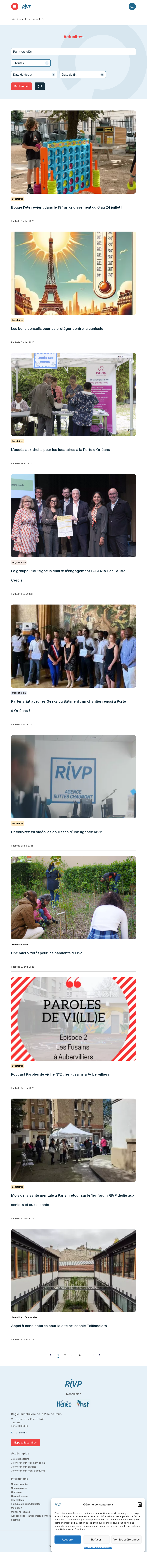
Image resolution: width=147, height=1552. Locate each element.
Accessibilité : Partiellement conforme (32, 1515)
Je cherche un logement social (28, 1462)
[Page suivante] (99, 1355)
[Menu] (14, 6)
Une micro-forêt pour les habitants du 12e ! (48, 953)
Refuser (96, 1539)
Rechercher (21, 86)
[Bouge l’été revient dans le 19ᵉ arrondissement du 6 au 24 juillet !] (73, 152)
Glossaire (16, 1492)
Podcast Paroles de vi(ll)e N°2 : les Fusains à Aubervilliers (60, 1074)
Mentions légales (20, 1511)
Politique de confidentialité (98, 1547)
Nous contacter (19, 1484)
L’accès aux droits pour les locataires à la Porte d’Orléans (60, 450)
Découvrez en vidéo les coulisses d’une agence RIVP (56, 832)
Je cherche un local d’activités (28, 1470)
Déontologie (18, 1499)
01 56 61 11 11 (22, 1432)
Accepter (68, 1539)
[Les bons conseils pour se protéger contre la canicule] (73, 273)
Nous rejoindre (19, 1488)
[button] (140, 1504)
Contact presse (19, 1496)
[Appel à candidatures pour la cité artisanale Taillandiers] (73, 1270)
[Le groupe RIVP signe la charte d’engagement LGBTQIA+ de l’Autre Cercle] (73, 515)
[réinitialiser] (40, 86)
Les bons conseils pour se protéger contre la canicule (57, 328)
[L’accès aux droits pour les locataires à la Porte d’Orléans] (73, 394)
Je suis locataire (20, 1458)
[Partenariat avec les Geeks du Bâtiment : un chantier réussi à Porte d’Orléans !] (73, 646)
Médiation (16, 1507)
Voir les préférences (126, 1539)
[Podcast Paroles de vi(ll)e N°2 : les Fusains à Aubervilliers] (73, 1018)
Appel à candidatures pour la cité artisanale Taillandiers (59, 1326)
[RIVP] (26, 6)
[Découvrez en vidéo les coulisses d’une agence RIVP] (73, 776)
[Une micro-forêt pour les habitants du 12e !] (73, 897)
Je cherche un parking (23, 1466)
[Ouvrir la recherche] (132, 6)
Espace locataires (25, 1442)
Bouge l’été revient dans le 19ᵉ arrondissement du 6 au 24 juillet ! (66, 207)
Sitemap (15, 1519)
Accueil (21, 19)
